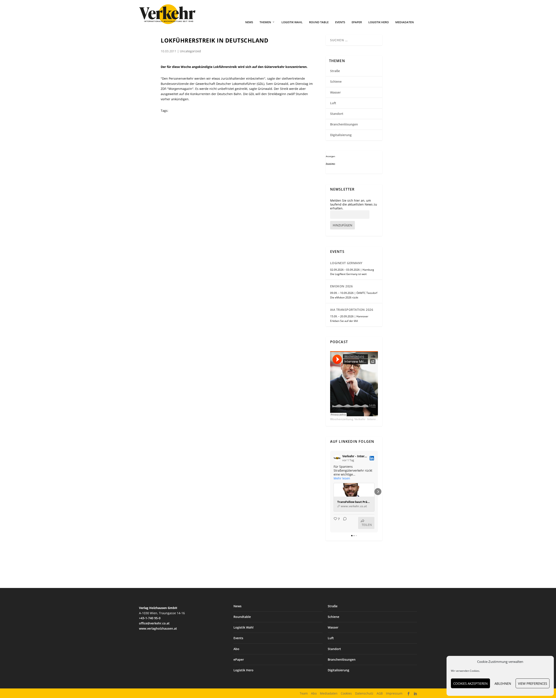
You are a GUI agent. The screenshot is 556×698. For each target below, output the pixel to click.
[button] (330, 491)
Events (340, 22)
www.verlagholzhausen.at (158, 628)
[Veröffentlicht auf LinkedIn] (371, 458)
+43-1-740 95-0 (150, 618)
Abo (236, 649)
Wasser (335, 92)
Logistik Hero (378, 22)
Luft (333, 103)
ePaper (357, 22)
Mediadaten (404, 22)
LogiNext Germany (346, 263)
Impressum (394, 693)
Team (304, 693)
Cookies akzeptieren (470, 683)
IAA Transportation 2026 (351, 310)
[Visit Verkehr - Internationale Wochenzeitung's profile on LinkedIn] (338, 458)
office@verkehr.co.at (154, 623)
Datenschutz (364, 693)
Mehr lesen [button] (342, 478)
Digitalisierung (341, 135)
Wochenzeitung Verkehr (347, 419)
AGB (380, 693)
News (249, 22)
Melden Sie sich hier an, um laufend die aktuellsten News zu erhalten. (353, 204)
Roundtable (242, 617)
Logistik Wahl (292, 22)
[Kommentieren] (344, 523)
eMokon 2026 (341, 286)
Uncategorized (190, 51)
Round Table (319, 22)
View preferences (532, 683)
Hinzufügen (342, 225)
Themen (265, 22)
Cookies (346, 693)
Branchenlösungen (344, 124)
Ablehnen (503, 683)
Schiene (336, 81)
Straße (335, 71)
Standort (336, 114)
